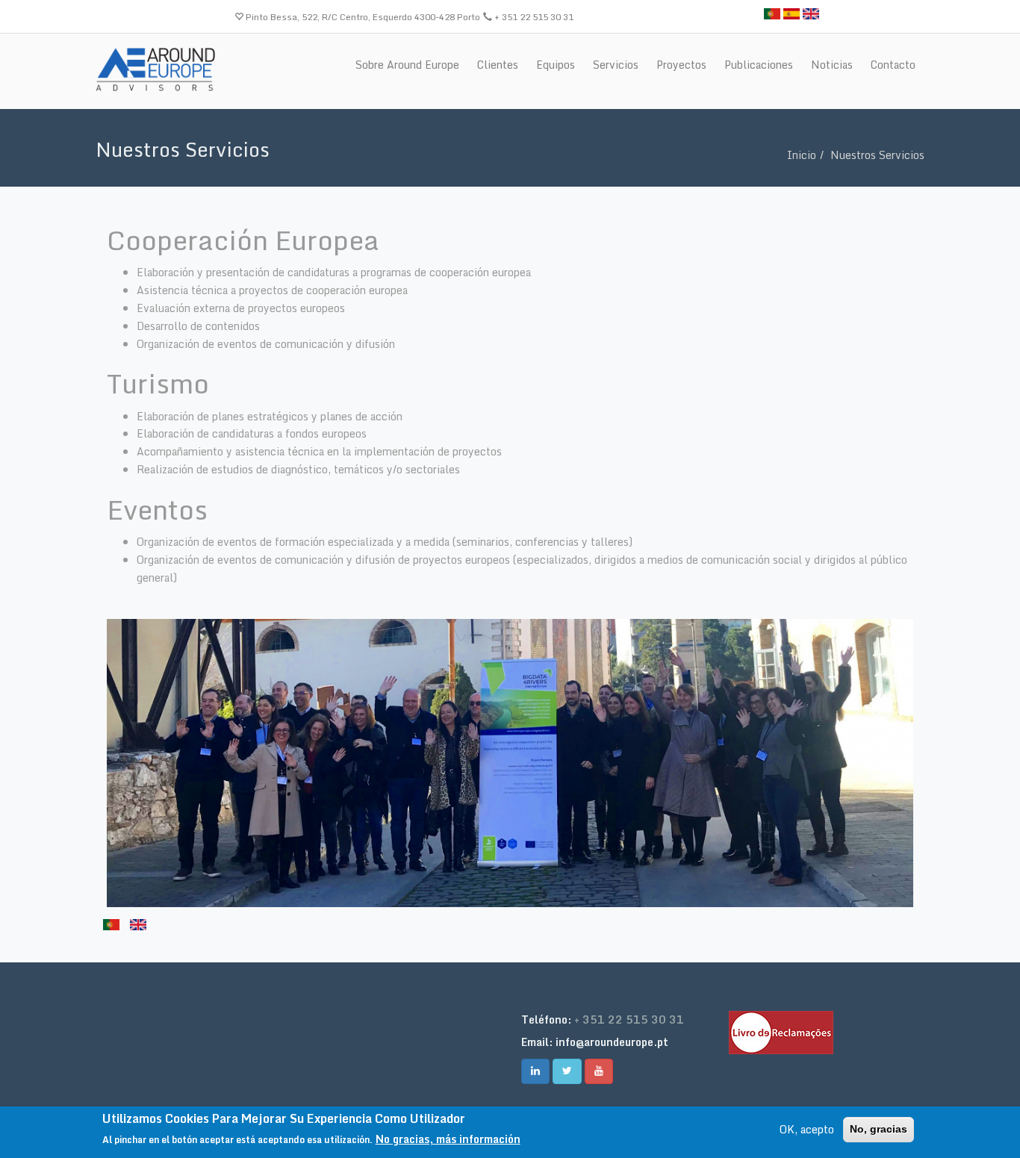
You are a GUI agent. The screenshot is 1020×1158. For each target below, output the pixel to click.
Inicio (801, 155)
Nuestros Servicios (877, 155)
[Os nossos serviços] (772, 12)
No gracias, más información (448, 1139)
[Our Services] (811, 12)
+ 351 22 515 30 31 (629, 1019)
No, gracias (878, 1129)
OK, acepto (807, 1129)
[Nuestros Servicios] (791, 12)
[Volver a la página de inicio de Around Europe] (155, 69)
